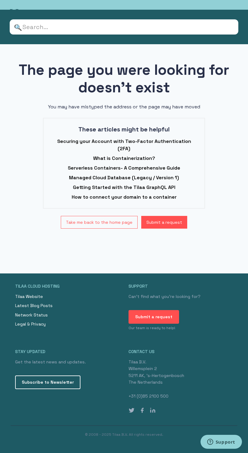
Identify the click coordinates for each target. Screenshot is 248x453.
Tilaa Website (29, 296)
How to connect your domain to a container (124, 197)
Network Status (31, 315)
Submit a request (164, 222)
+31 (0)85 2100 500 (148, 396)
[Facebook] (142, 410)
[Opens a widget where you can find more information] (221, 442)
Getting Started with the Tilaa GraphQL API (124, 187)
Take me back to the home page (99, 222)
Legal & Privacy (30, 324)
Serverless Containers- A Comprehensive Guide (124, 168)
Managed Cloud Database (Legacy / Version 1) (124, 177)
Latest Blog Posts (34, 305)
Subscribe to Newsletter (48, 382)
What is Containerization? (124, 158)
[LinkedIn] (153, 410)
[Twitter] (132, 410)
